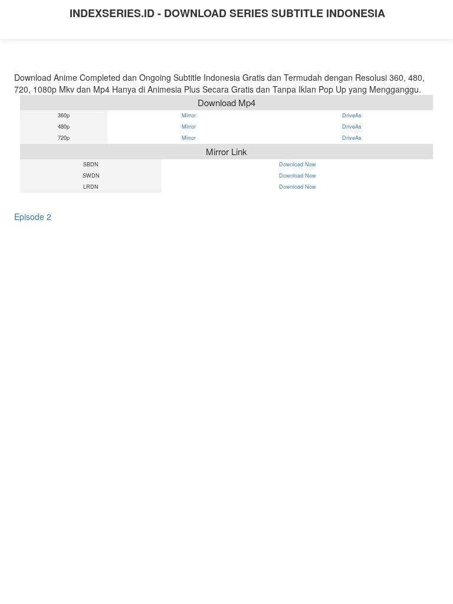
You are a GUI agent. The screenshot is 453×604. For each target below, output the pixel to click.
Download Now (297, 164)
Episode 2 (32, 216)
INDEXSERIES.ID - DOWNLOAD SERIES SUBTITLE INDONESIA (227, 13)
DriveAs (352, 115)
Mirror (189, 115)
